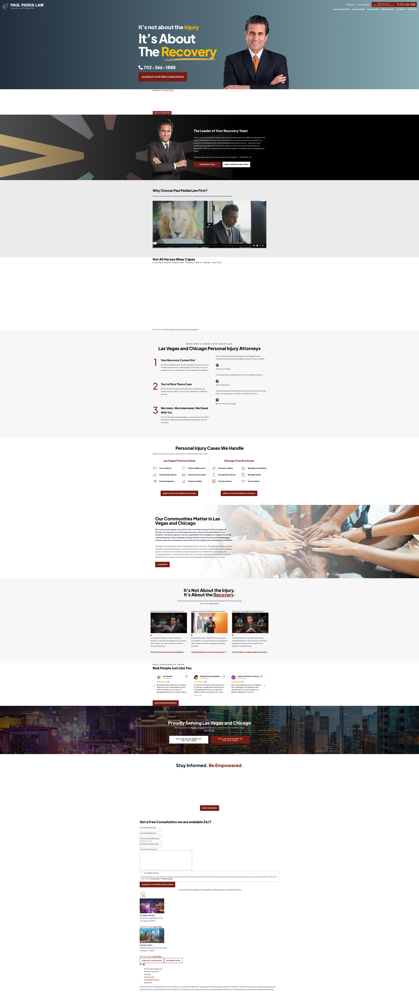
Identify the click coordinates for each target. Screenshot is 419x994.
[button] (264, 685)
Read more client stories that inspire (183, 329)
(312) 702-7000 (146, 956)
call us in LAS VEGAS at (189, 740)
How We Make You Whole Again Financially (249, 652)
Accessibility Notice (151, 979)
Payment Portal (173, 960)
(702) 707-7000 (146, 927)
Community (162, 564)
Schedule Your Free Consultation (163, 76)
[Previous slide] (149, 101)
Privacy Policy (149, 977)
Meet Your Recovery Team (236, 164)
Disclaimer (148, 982)
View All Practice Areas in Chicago (239, 493)
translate (351, 4)
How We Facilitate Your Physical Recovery (208, 652)
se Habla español (363, 4)
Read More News (209, 808)
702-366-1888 (159, 67)
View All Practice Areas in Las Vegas (179, 493)
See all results (162, 113)
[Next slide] (270, 101)
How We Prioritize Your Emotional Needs (167, 652)
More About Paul (207, 164)
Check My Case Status (152, 960)
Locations (401, 9)
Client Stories (372, 9)
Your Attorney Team (341, 9)
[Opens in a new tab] (140, 964)
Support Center (387, 9)
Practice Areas (358, 9)
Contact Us (412, 9)
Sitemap (147, 974)
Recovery (223, 594)
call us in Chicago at (230, 740)
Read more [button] (198, 695)
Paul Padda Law (156, 969)
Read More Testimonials (166, 703)
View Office (157, 927)
